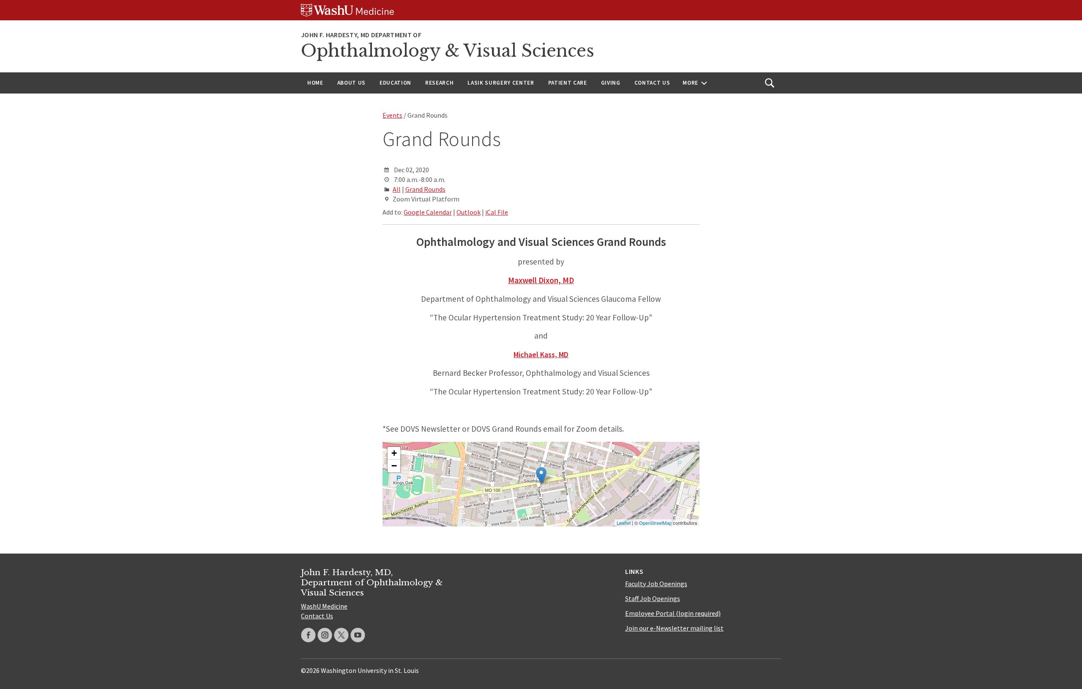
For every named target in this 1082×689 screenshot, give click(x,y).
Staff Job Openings (652, 598)
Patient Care (567, 82)
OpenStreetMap (655, 522)
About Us (351, 82)
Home (315, 82)
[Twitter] (341, 635)
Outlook (468, 212)
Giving (610, 82)
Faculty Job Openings (656, 583)
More (690, 82)
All (397, 189)
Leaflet (624, 522)
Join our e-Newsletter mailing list (674, 628)
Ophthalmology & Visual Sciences (447, 50)
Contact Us (652, 82)
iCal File (496, 212)
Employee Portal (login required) (673, 613)
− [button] (394, 465)
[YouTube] (357, 635)
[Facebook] (308, 635)
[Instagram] (324, 635)
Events (392, 115)
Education (395, 82)
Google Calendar (428, 212)
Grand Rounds (425, 189)
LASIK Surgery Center (500, 82)
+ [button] (394, 453)
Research (439, 82)
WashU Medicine (324, 606)
